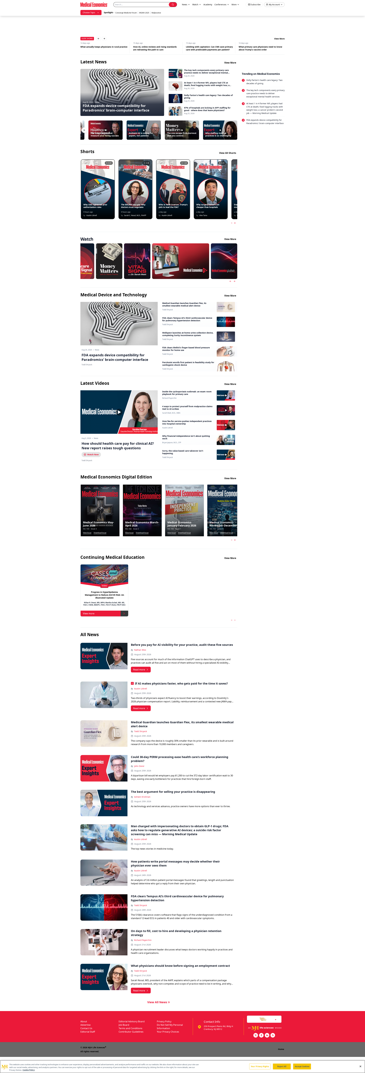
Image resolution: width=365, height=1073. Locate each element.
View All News (157, 1002)
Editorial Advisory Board (132, 1021)
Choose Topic (89, 12)
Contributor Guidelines (131, 1031)
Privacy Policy (164, 1021)
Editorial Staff (87, 1031)
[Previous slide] (230, 281)
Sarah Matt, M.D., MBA (171, 413)
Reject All (281, 1066)
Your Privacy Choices (168, 1031)
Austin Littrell (167, 428)
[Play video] (119, 412)
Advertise (85, 1024)
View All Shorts (227, 153)
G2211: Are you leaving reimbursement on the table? (261, 48)
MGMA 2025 (144, 13)
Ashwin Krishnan (142, 796)
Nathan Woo (140, 649)
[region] (182, 1066)
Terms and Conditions (130, 1028)
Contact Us (86, 1028)
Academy (207, 4)
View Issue (87, 533)
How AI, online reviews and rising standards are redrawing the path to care (102, 48)
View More (279, 38)
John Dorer (139, 766)
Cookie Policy (29, 1070)
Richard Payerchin (169, 398)
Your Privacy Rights (260, 1066)
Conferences (220, 4)
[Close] (360, 1066)
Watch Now (93, 454)
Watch (195, 4)
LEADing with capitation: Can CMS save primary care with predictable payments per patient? (156, 48)
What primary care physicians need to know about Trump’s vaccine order (207, 48)
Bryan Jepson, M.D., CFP (171, 442)
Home (281, 1049)
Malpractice (156, 13)
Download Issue (100, 533)
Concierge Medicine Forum (126, 13)
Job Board (124, 1024)
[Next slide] (234, 281)
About (83, 1021)
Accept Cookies (302, 1066)
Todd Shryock (167, 310)
